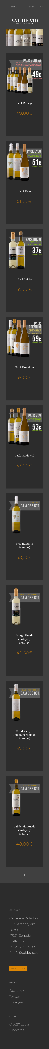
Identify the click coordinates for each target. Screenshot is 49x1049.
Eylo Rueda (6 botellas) (24, 545)
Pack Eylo (24, 191)
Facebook (16, 991)
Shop (31, 7)
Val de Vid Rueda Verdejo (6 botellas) (24, 830)
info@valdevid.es (25, 953)
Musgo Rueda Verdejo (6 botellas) (24, 639)
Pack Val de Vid (24, 456)
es (41, 7)
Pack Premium (24, 367)
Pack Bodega (24, 103)
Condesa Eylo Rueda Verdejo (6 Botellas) (24, 734)
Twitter (14, 996)
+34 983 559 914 (24, 947)
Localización (18, 969)
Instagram (17, 1002)
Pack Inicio (25, 279)
